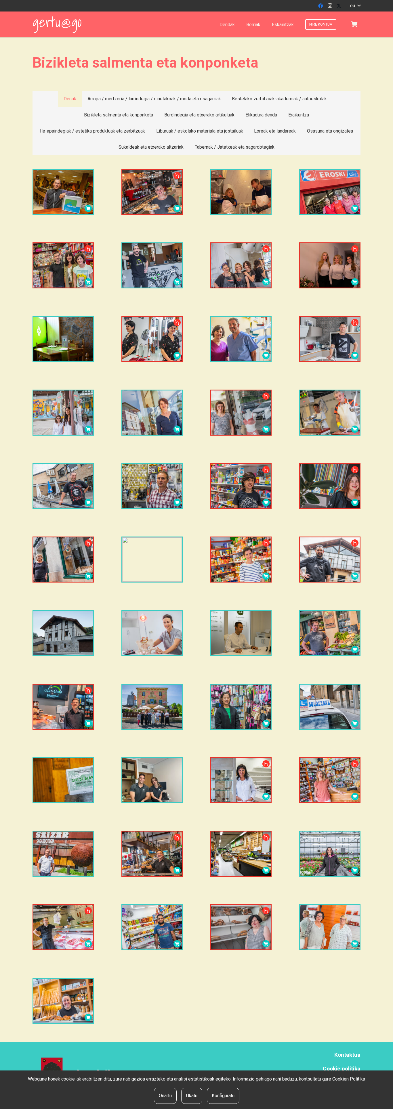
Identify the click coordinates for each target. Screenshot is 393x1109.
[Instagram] (329, 5)
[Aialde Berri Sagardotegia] (63, 780)
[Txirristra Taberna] (152, 192)
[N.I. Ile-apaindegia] (329, 486)
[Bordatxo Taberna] (152, 854)
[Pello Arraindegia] (241, 192)
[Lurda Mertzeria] (241, 413)
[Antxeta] (152, 560)
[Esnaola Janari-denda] (241, 560)
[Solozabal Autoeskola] (329, 707)
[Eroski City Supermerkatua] (329, 192)
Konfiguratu (223, 1095)
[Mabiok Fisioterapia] (152, 780)
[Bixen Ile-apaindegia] (329, 927)
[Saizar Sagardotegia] (63, 854)
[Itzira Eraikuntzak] (329, 339)
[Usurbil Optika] (241, 780)
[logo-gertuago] (57, 24)
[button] (355, 5)
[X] (339, 5)
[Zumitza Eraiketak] (63, 633)
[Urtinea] (329, 854)
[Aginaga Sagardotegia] (63, 192)
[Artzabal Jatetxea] (329, 560)
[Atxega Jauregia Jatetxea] (152, 707)
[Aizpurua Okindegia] (63, 560)
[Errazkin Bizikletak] (152, 265)
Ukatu (191, 1095)
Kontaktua (347, 1054)
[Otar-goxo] (63, 707)
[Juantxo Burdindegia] (152, 486)
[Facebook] (320, 5)
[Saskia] (354, 24)
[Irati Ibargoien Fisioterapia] (152, 633)
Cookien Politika (348, 1079)
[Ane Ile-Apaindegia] (152, 339)
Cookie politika (341, 1068)
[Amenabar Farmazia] (63, 413)
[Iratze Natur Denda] (329, 780)
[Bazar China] (241, 707)
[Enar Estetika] (329, 265)
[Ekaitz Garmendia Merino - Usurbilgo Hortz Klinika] (241, 339)
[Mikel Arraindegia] (329, 413)
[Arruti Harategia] (63, 927)
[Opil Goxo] (241, 927)
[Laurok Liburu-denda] (63, 265)
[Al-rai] (152, 927)
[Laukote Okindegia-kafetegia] (63, 1001)
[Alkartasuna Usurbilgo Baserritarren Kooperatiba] (241, 854)
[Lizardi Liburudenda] (241, 486)
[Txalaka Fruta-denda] (329, 633)
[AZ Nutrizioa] (241, 633)
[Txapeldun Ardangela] (63, 339)
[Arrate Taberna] (63, 486)
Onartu (165, 1095)
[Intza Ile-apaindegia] (241, 265)
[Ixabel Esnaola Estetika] (152, 413)
